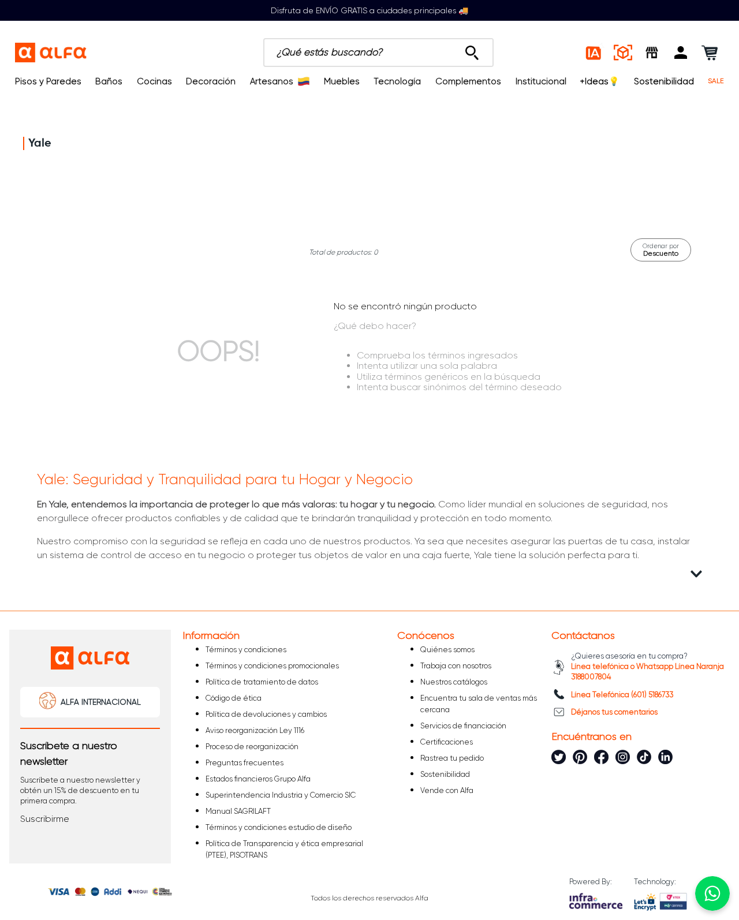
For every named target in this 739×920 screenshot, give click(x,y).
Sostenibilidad (664, 81)
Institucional (541, 81)
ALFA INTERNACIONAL (101, 701)
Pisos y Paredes (48, 81)
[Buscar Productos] (472, 49)
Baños (108, 81)
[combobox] (378, 52)
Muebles (342, 81)
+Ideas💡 (599, 81)
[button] (680, 52)
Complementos (468, 81)
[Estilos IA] (594, 52)
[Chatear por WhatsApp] (712, 893)
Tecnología (397, 81)
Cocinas (154, 81)
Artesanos (271, 81)
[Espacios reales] (623, 52)
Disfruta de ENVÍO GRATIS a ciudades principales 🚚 (369, 10)
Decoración (211, 81)
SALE (716, 81)
